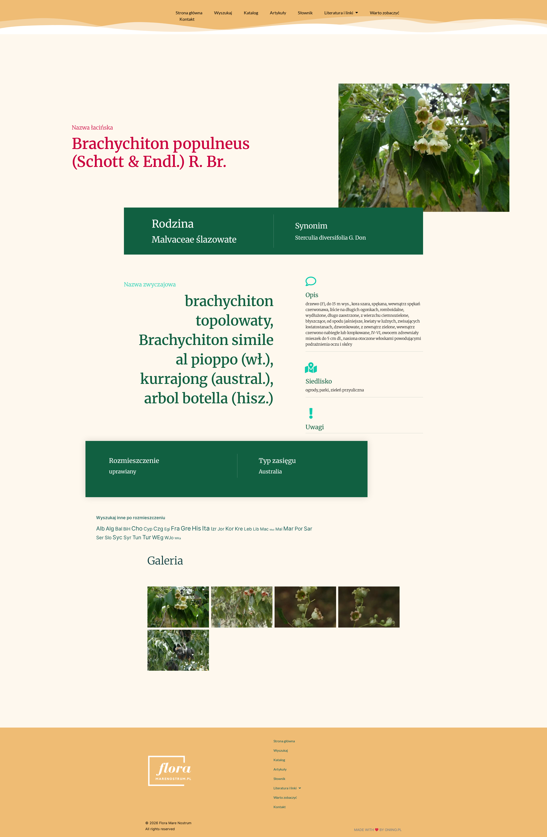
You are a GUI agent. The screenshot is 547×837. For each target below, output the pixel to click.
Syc (117, 537)
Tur (146, 537)
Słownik (305, 12)
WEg (157, 537)
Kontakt (186, 19)
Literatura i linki (338, 12)
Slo (108, 537)
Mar (288, 528)
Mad (272, 529)
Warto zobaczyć (384, 12)
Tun (136, 537)
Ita (206, 528)
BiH (126, 529)
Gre (186, 528)
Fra (175, 528)
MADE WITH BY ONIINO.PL (378, 830)
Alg (110, 528)
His (196, 528)
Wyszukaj (223, 12)
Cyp (148, 529)
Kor (229, 528)
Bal (118, 529)
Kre (239, 529)
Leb (248, 529)
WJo (169, 537)
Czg (158, 529)
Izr (213, 529)
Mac (264, 529)
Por (299, 529)
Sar (308, 528)
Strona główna (189, 12)
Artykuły (278, 12)
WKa (178, 538)
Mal (278, 529)
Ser (100, 537)
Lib (256, 529)
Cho (137, 528)
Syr (127, 538)
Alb (100, 528)
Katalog (251, 12)
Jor (221, 529)
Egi (167, 529)
